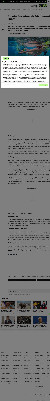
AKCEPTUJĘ (43, 85)
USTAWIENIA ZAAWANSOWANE (10, 85)
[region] (25, 72)
